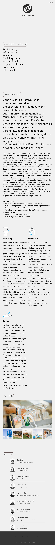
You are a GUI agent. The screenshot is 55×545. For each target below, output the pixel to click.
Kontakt (19, 536)
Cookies (38, 536)
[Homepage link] (27, 13)
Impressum (33, 536)
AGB (15, 536)
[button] (50, 423)
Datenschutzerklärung (25, 536)
